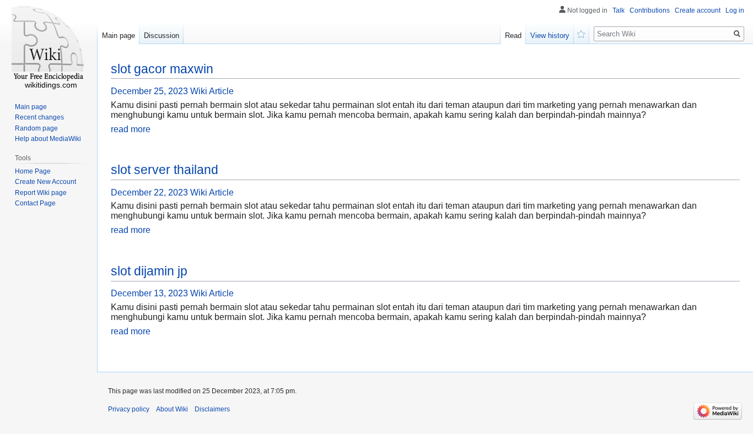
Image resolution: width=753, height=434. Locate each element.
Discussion (161, 35)
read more (130, 129)
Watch (581, 33)
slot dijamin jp (149, 271)
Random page (36, 128)
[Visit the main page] (48, 44)
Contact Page (35, 203)
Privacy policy (128, 409)
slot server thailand (164, 169)
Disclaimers (212, 409)
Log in (734, 10)
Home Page (33, 171)
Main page (118, 35)
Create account (697, 10)
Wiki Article (212, 91)
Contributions (650, 10)
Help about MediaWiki (48, 139)
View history (549, 35)
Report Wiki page (41, 193)
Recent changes (39, 117)
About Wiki (172, 409)
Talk (618, 10)
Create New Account (45, 182)
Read (513, 35)
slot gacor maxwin (162, 69)
